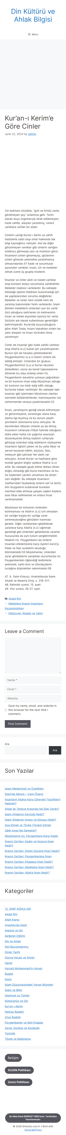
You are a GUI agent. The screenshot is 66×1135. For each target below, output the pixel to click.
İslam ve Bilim (13, 990)
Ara (7, 744)
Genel (8, 963)
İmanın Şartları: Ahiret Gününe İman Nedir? (32, 851)
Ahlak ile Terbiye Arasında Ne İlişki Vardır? (32, 808)
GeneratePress (33, 1129)
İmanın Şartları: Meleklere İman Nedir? (29, 867)
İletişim (13, 1058)
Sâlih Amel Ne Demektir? (21, 830)
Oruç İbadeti (13, 1017)
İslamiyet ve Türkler (17, 995)
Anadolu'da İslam (16, 925)
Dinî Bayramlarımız (17, 946)
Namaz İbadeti (14, 1011)
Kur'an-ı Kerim (14, 1006)
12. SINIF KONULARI (18, 908)
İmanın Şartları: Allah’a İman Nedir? (27, 872)
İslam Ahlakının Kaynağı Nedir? (24, 814)
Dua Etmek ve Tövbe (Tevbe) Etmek (28, 825)
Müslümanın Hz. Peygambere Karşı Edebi (31, 836)
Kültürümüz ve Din (16, 1001)
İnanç (8, 979)
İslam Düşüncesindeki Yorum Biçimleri (29, 984)
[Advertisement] (33, 75)
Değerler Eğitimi (15, 936)
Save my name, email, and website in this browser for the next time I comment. (32, 709)
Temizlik (10, 1033)
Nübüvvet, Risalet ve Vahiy (25, 613)
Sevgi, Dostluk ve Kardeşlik (22, 1028)
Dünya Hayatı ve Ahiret (19, 957)
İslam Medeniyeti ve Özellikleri (24, 788)
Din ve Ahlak (13, 941)
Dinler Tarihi (12, 952)
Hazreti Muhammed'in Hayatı (23, 968)
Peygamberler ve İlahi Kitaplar (24, 1022)
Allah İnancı (12, 919)
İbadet (9, 973)
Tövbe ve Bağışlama (18, 1038)
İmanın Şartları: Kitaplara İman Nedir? (29, 861)
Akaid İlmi (14, 598)
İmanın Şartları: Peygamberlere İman (28, 856)
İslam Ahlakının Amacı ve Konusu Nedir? (30, 819)
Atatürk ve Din (14, 930)
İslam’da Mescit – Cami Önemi (24, 794)
